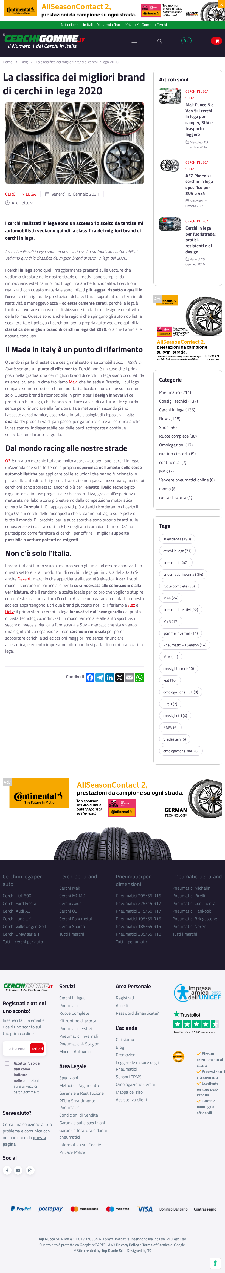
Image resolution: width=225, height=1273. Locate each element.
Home (7, 62)
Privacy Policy (72, 1152)
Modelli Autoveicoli (77, 1051)
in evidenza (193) (177, 539)
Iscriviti (36, 1048)
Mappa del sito (129, 1092)
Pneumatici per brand (197, 876)
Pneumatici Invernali (78, 1036)
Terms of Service (156, 1245)
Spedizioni (68, 1077)
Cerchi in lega (20, 194)
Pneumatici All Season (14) (184, 645)
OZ (8, 460)
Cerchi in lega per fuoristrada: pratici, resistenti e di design (200, 240)
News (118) (169, 418)
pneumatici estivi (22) (180, 609)
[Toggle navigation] (134, 40)
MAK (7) (166, 471)
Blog (24, 62)
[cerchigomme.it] (58, 40)
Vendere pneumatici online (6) (187, 480)
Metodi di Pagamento (79, 1085)
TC (149, 1250)
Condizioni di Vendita (78, 1115)
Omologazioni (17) (176, 444)
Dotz (9, 611)
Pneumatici (69, 1005)
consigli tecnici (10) (178, 668)
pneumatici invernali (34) (183, 574)
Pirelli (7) (170, 704)
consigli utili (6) (175, 715)
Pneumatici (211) (175, 392)
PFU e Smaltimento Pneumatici (77, 1104)
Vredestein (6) (174, 739)
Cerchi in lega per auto (22, 880)
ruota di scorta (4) (175, 497)
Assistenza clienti (132, 1099)
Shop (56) (168, 427)
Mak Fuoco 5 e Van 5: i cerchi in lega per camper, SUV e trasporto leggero (199, 119)
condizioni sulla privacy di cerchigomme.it (26, 1086)
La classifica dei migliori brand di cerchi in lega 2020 (77, 62)
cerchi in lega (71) (177, 551)
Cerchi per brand (78, 876)
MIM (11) (170, 657)
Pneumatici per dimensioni (133, 880)
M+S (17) (170, 621)
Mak (73, 382)
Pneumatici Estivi (75, 1028)
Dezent (24, 578)
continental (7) (172, 462)
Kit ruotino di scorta (77, 1020)
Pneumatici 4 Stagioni (79, 1043)
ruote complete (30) (179, 586)
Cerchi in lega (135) (177, 409)
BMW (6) (170, 727)
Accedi (122, 1005)
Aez (131, 605)
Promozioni (126, 1054)
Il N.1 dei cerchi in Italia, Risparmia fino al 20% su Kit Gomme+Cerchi (112, 25)
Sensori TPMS (129, 1076)
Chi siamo (125, 1039)
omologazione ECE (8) (180, 692)
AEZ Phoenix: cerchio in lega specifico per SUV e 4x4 (199, 184)
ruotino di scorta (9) (177, 453)
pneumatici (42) (176, 562)
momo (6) (167, 488)
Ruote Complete (74, 1013)
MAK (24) (170, 598)
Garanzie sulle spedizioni (82, 1122)
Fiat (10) (170, 680)
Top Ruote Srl (112, 1250)
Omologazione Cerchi (135, 1084)
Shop (189, 98)
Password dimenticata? (137, 1013)
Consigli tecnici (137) (178, 401)
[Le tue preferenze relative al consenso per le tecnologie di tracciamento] (215, 1263)
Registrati (125, 997)
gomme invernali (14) (180, 633)
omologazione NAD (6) (181, 751)
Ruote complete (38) (178, 436)
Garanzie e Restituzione (81, 1093)
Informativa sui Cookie (80, 1144)
